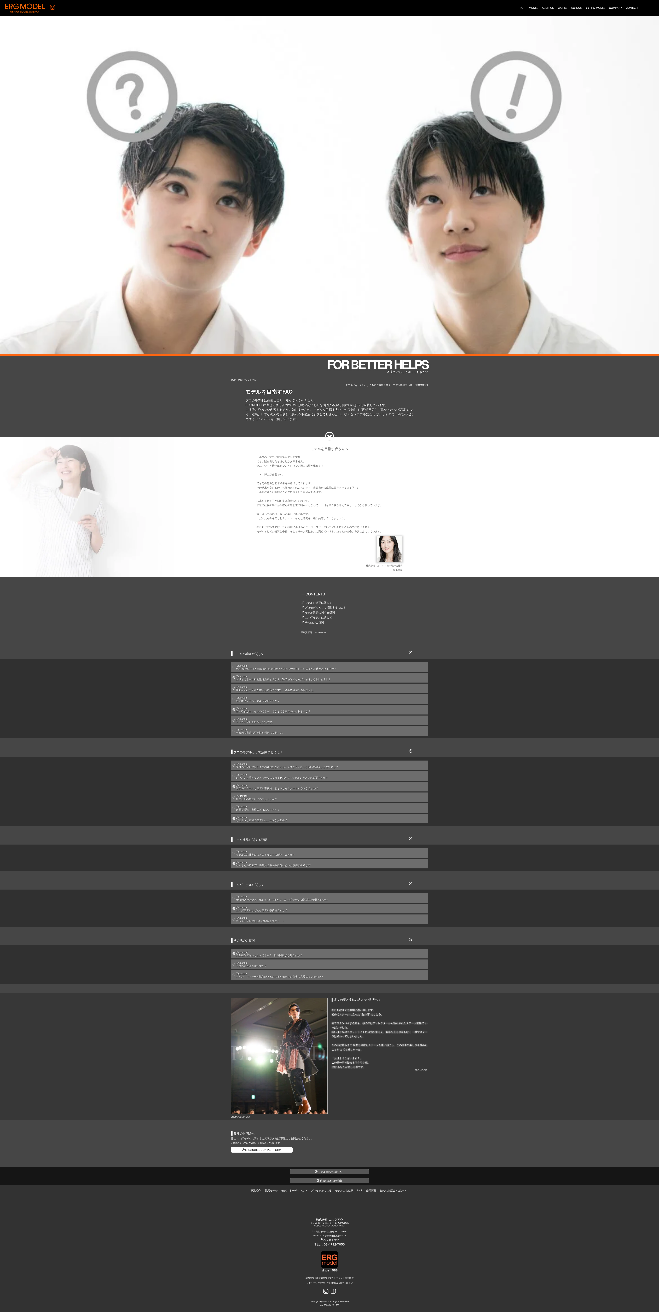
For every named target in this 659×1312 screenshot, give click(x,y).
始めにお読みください (342, 1282)
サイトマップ (336, 1277)
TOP (233, 379)
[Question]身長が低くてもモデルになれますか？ (258, 699)
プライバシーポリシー (317, 1282)
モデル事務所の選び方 (331, 1171)
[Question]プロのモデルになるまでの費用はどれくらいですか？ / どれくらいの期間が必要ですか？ (287, 765)
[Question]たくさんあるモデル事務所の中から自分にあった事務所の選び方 (273, 863)
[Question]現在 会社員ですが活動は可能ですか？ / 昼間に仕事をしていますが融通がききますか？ (286, 667)
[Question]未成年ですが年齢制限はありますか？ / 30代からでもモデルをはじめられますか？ (283, 677)
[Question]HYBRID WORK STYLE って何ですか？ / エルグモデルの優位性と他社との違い (282, 898)
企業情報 (309, 1277)
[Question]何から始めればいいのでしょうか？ (256, 797)
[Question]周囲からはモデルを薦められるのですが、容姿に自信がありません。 (276, 688)
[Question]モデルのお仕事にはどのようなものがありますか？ (266, 853)
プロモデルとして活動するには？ (325, 607)
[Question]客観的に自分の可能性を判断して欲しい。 (260, 731)
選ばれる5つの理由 (331, 1180)
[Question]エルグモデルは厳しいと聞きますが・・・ (260, 919)
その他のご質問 (314, 622)
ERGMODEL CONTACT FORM (263, 1150)
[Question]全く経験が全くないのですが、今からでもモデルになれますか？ (273, 709)
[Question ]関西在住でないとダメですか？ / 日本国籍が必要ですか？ (269, 953)
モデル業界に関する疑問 (320, 612)
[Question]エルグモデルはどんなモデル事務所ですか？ (261, 908)
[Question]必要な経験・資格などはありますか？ (258, 808)
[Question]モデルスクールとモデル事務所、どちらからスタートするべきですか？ (277, 786)
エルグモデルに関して (318, 617)
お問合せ (349, 1277)
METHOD (243, 379)
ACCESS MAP (331, 1239)
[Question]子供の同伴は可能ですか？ (251, 964)
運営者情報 (321, 1277)
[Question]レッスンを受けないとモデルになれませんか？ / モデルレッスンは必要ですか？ (282, 776)
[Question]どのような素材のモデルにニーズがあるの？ (261, 818)
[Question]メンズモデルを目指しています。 (255, 720)
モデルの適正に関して (318, 603)
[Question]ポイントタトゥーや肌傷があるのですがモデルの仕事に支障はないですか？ (279, 975)
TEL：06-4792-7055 (329, 1244)
